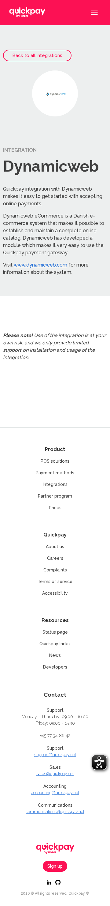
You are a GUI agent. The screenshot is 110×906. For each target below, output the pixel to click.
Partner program (55, 496)
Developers (55, 667)
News (55, 655)
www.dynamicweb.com (40, 265)
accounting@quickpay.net (55, 792)
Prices (55, 507)
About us (55, 546)
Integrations (55, 484)
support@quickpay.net (55, 754)
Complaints (55, 569)
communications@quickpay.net (55, 811)
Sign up (55, 866)
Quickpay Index (55, 643)
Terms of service (55, 581)
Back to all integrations (37, 55)
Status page (55, 632)
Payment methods (55, 472)
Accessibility (55, 593)
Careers (55, 558)
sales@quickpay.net (55, 773)
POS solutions (55, 461)
